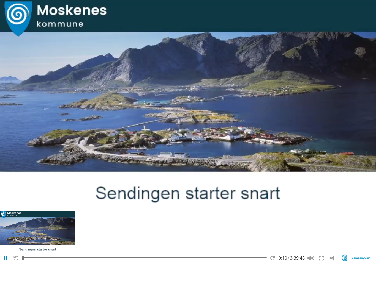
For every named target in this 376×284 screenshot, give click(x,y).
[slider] (144, 258)
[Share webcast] (332, 258)
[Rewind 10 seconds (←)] (16, 258)
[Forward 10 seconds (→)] (272, 258)
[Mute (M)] (310, 258)
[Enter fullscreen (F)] (321, 258)
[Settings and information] (356, 258)
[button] (37, 232)
